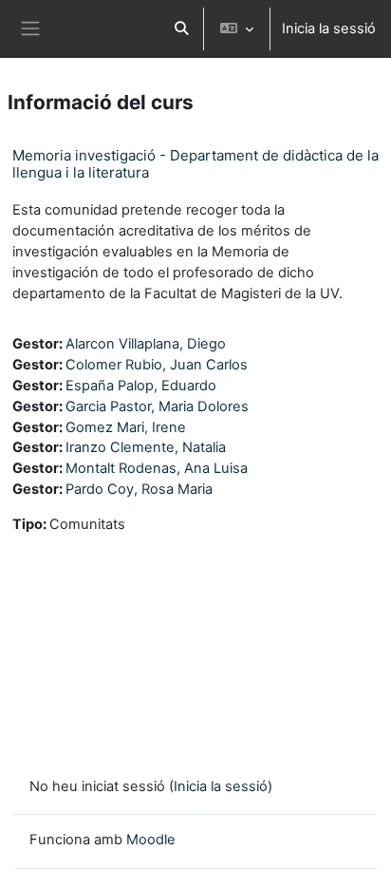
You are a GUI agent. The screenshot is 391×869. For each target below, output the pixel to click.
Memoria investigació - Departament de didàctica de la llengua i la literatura (195, 163)
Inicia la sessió (329, 28)
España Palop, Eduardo (140, 385)
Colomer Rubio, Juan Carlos (156, 364)
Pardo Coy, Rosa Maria (139, 489)
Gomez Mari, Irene (125, 427)
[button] (181, 29)
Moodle (151, 839)
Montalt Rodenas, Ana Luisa (156, 468)
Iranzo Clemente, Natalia (145, 447)
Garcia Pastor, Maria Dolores (157, 406)
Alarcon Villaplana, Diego (145, 343)
